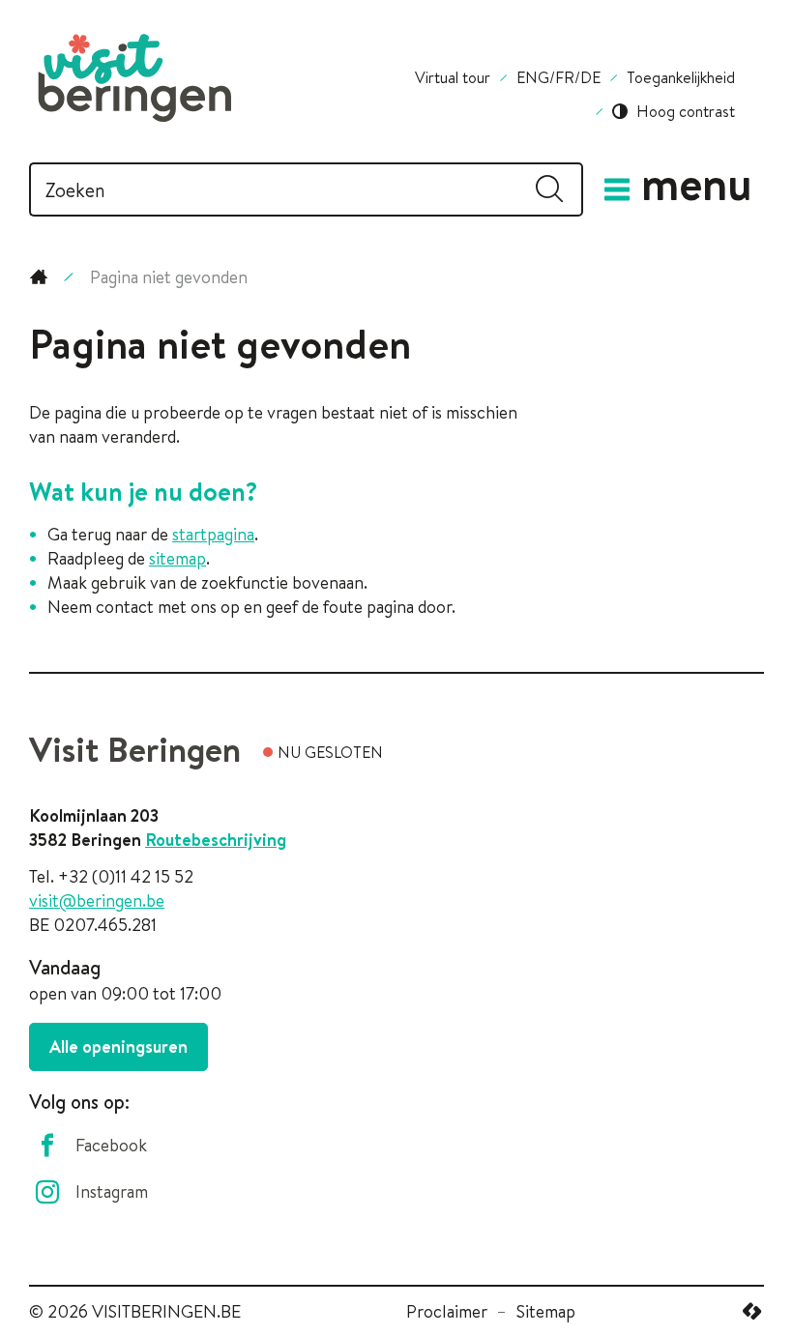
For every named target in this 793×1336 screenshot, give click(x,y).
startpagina (213, 534)
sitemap (177, 558)
